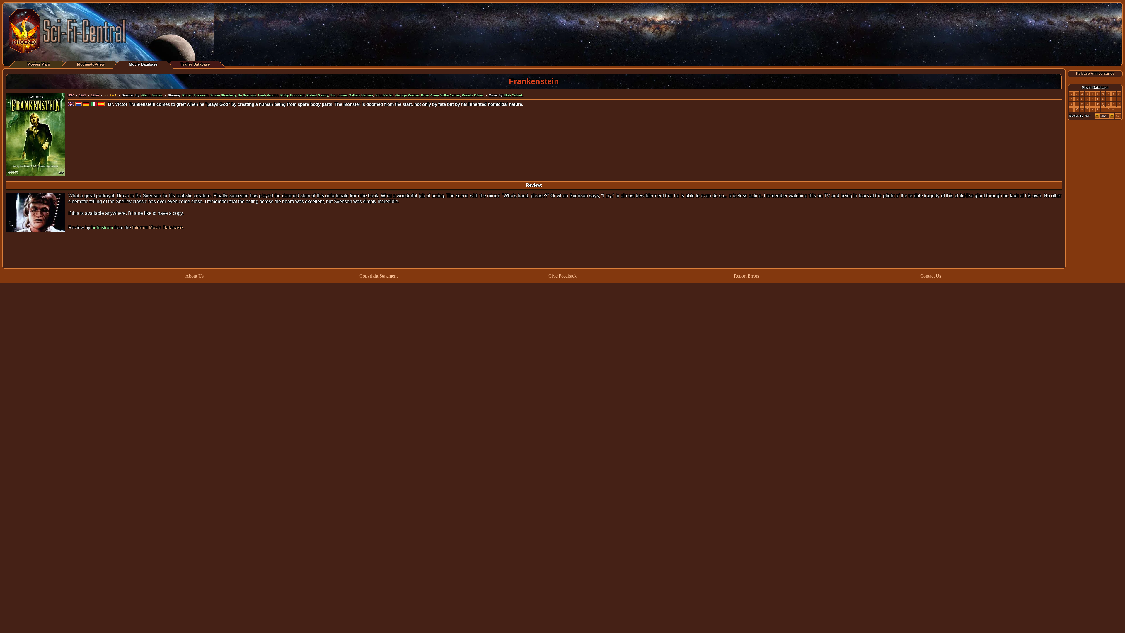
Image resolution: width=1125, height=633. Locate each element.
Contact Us (930, 275)
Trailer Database (195, 64)
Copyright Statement (378, 275)
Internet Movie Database (157, 227)
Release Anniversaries (1095, 74)
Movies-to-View (91, 64)
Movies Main (38, 64)
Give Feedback (562, 275)
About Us (194, 275)
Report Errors (746, 275)
